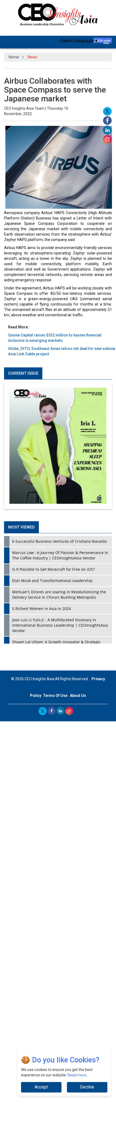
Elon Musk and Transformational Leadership (52, 580)
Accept (41, 1087)
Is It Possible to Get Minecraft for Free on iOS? (53, 569)
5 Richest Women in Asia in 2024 (41, 608)
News (32, 57)
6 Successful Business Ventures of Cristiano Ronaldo (59, 541)
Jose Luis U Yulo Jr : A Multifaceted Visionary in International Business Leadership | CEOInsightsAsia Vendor (60, 625)
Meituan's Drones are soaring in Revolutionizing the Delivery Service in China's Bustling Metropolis (59, 594)
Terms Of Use (55, 695)
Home (14, 57)
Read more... (78, 1075)
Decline (87, 1087)
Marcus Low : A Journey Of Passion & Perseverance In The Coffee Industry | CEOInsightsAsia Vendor (60, 555)
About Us (78, 695)
